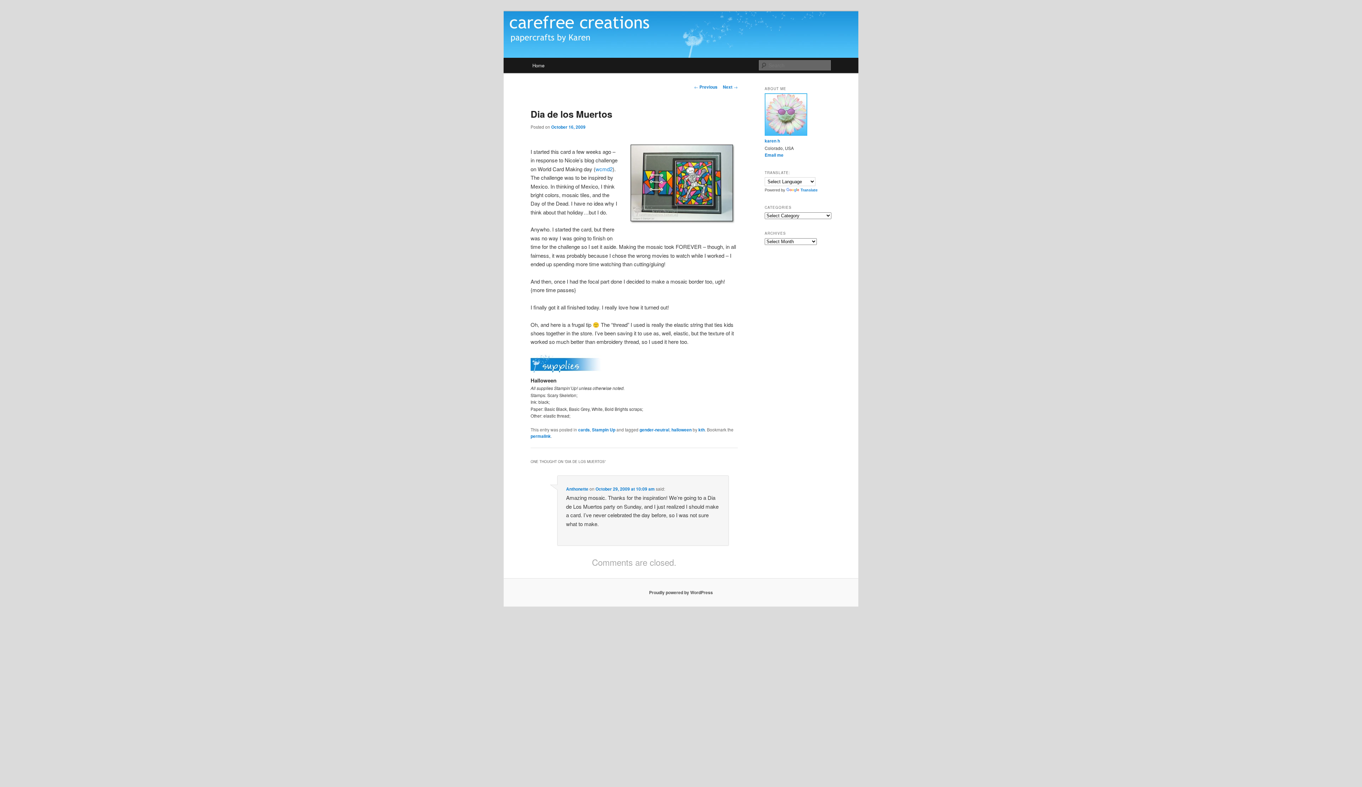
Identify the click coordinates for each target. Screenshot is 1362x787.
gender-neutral (654, 429)
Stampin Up (603, 429)
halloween (681, 429)
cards (584, 429)
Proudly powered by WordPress (681, 592)
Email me (774, 155)
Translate (809, 190)
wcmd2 (604, 169)
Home (538, 65)
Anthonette (577, 489)
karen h (772, 141)
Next (730, 87)
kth (701, 429)
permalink (541, 436)
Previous (706, 87)
